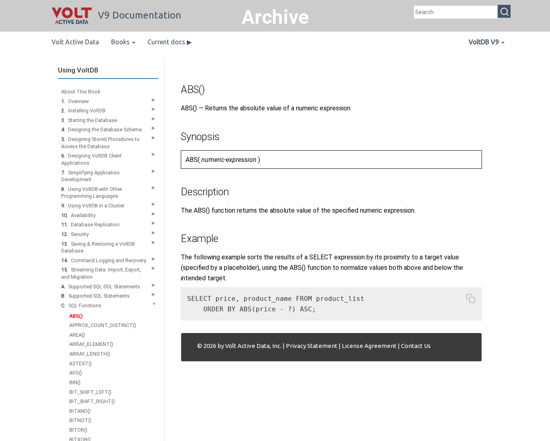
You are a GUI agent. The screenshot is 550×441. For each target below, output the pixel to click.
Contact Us (416, 345)
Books (121, 42)
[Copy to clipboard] (471, 300)
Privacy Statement (311, 345)
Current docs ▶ (169, 42)
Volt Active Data (75, 42)
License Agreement (369, 345)
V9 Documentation (139, 15)
